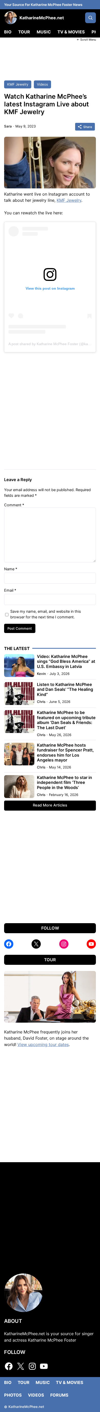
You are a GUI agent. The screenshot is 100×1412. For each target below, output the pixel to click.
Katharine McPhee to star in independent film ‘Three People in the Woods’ (64, 782)
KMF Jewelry (17, 84)
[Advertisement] (50, 57)
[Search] (90, 17)
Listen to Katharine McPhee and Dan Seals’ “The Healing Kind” (65, 689)
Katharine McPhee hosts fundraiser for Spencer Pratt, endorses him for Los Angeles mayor (65, 753)
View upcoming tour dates (43, 1044)
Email (10, 590)
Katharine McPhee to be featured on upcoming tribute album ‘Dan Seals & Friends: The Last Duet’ (66, 720)
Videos (42, 84)
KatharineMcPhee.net (41, 17)
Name (10, 569)
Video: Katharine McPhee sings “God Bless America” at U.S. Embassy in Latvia (66, 661)
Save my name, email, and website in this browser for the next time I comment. (45, 614)
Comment (14, 505)
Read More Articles (50, 805)
